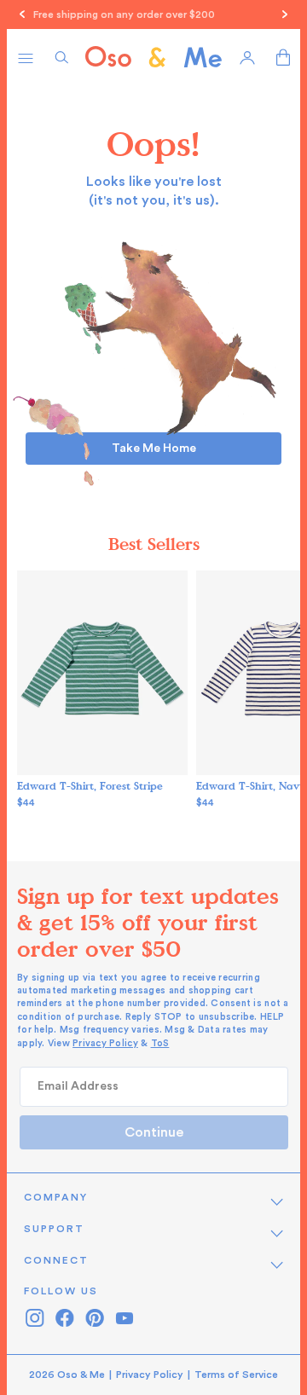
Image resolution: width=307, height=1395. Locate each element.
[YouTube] (124, 1317)
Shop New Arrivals (252, 14)
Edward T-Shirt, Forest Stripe (90, 785)
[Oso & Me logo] (153, 57)
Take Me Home (154, 448)
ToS (160, 1043)
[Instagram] (34, 1317)
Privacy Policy (105, 1043)
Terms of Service (236, 1374)
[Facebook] (64, 1317)
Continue (154, 1132)
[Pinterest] (94, 1317)
